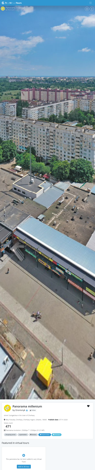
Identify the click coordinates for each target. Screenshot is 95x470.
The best (57, 434)
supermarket (23, 434)
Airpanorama (45, 434)
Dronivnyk (20, 410)
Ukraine (33, 434)
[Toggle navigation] (90, 3)
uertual (13, 3)
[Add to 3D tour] (23, 455)
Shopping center (10, 434)
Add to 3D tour (23, 466)
